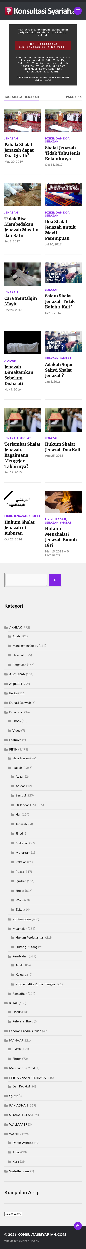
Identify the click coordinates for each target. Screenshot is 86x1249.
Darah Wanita (22, 1142)
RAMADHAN (18, 1105)
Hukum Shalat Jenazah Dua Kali (62, 447)
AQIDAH (10, 360)
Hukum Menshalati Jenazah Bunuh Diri (61, 537)
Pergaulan (19, 664)
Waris (20, 900)
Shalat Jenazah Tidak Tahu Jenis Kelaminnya (63, 153)
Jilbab (16, 1152)
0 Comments (57, 553)
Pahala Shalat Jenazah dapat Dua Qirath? (19, 150)
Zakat (20, 909)
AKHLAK (15, 627)
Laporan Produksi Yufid (25, 1031)
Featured (15, 740)
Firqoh (17, 1058)
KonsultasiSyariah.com (42, 1234)
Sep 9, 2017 (12, 241)
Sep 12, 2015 (13, 472)
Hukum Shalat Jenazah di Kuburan (19, 528)
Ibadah (60, 519)
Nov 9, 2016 (12, 389)
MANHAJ (16, 1040)
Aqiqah (21, 786)
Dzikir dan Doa (57, 138)
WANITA (15, 1134)
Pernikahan (20, 956)
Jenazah (11, 138)
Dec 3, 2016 (53, 313)
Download (16, 712)
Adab (16, 636)
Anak (19, 965)
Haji (18, 814)
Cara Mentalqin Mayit (20, 301)
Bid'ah (16, 1049)
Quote (13, 1095)
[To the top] (78, 1226)
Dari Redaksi (21, 1086)
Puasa (20, 871)
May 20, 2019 (13, 161)
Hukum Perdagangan (30, 937)
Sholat (66, 358)
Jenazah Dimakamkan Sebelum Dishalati (18, 375)
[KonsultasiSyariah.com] (43, 11)
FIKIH (8, 516)
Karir (15, 1161)
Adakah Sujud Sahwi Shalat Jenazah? (59, 370)
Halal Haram (21, 758)
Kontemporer (21, 919)
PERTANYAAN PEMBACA (27, 1077)
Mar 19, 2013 (54, 551)
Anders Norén (28, 1241)
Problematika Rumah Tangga (35, 984)
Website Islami (19, 1171)
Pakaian (21, 862)
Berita (13, 693)
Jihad (19, 833)
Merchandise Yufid (22, 1068)
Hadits (17, 1012)
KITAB (13, 1003)
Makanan (22, 843)
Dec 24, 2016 (13, 310)
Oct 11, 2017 (54, 164)
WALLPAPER (18, 1124)
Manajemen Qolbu (25, 645)
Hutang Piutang (26, 947)
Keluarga (22, 974)
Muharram (23, 852)
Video (16, 730)
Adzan (20, 776)
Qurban (21, 881)
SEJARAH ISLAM (21, 1115)
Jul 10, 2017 (53, 244)
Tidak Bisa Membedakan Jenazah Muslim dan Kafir (21, 227)
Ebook (16, 721)
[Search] (55, 580)
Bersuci (21, 795)
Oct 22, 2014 (13, 539)
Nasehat (18, 655)
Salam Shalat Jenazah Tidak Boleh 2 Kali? (60, 301)
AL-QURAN (17, 674)
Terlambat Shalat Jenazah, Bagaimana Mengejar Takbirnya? (22, 455)
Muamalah (19, 928)
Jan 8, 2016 (53, 381)
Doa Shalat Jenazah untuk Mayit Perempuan (60, 230)
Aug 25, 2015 (54, 455)
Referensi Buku (22, 1021)
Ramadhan (19, 993)
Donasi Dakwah (20, 702)
